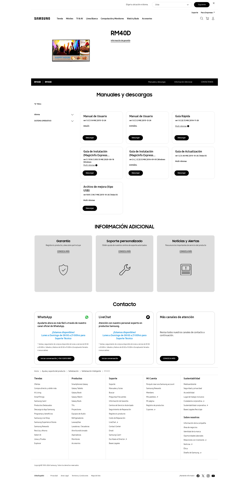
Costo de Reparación (117, 418)
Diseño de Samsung (192, 453)
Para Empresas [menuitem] (207, 13)
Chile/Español (39, 476)
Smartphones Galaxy (80, 384)
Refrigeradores (77, 418)
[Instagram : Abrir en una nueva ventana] (208, 475)
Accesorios (76, 443)
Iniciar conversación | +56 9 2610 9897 (56, 358)
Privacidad (54, 476)
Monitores (76, 439)
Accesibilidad (189, 393)
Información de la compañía (195, 423)
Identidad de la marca (192, 431)
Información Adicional (183, 82)
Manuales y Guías (116, 388)
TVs (73, 405)
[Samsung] (42, 18)
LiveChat (112, 422)
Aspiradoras (76, 435)
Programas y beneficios (43, 414)
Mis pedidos (151, 397)
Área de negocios (190, 427)
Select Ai (37, 435)
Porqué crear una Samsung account (160, 384)
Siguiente (202, 4)
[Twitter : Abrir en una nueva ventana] (203, 475)
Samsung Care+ (40, 401)
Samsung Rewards (41, 426)
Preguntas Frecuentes (117, 397)
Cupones (150, 409)
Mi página (150, 401)
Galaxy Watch (77, 397)
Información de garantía (120, 40)
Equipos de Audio (79, 414)
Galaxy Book (76, 393)
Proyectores (76, 409)
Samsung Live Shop (42, 418)
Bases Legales (114, 443)
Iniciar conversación (110, 358)
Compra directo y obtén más (45, 388)
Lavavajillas (76, 422)
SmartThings (39, 397)
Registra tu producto (117, 414)
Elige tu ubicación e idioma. (137, 4)
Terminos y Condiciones (80, 476)
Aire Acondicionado (79, 431)
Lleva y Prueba (40, 439)
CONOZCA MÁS (63, 251)
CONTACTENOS (207, 82)
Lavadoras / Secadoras (80, 426)
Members (150, 393)
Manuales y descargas (156, 82)
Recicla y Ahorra (40, 431)
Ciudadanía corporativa (193, 401)
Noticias (187, 444)
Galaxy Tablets (77, 388)
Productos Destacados (43, 405)
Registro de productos (155, 405)
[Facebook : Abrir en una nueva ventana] (198, 475)
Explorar (37, 443)
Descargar (90, 138)
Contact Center (115, 426)
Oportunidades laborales (193, 436)
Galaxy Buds (76, 401)
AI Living (37, 393)
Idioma (37, 114)
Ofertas (37, 384)
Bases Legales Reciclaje (193, 409)
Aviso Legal (65, 476)
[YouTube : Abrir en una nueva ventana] (213, 475)
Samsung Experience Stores (45, 422)
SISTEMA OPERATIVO (42, 121)
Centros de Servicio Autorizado (121, 405)
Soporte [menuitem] (195, 13)
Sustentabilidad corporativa (195, 405)
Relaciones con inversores (194, 440)
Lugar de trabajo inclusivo (194, 397)
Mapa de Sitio (96, 476)
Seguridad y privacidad (193, 388)
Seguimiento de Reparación (120, 409)
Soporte (112, 384)
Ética (186, 448)
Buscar (111, 393)
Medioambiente (190, 384)
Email (111, 431)
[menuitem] (59, 19)
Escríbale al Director (117, 439)
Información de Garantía (118, 401)
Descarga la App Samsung (44, 409)
